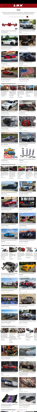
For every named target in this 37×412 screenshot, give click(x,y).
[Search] (27, 17)
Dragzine (28, 178)
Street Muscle (20, 97)
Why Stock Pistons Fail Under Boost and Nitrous (21, 335)
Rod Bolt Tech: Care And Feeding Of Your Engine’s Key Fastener (29, 254)
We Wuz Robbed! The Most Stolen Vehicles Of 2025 (29, 92)
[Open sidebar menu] (1, 5)
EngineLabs (3, 96)
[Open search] (35, 6)
